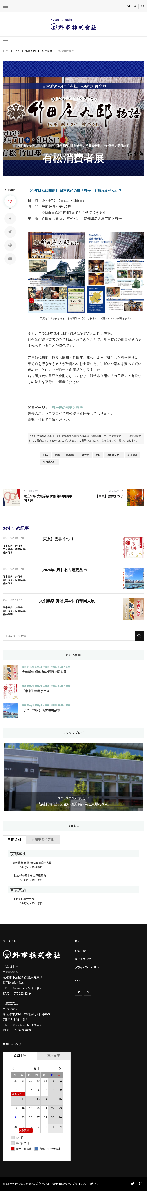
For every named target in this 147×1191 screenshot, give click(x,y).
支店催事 (8, 549)
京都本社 (71, 455)
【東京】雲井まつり (56, 539)
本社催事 (77, 145)
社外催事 (109, 145)
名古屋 (85, 455)
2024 (46, 455)
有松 (98, 455)
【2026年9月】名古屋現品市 (63, 570)
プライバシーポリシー (88, 967)
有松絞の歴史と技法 (67, 407)
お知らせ (80, 950)
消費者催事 (93, 145)
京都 (57, 455)
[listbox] (73, 776)
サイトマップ (83, 959)
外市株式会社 (35, 1183)
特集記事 (20, 549)
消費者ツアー (114, 455)
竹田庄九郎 (49, 461)
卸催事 (19, 545)
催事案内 (62, 145)
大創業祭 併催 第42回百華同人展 (67, 601)
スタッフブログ (67, 798)
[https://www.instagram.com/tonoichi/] (87, 992)
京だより (83, 798)
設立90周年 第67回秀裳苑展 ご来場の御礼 (73, 804)
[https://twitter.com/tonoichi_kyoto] (78, 992)
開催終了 (123, 145)
